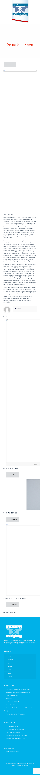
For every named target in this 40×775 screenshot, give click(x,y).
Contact (10, 676)
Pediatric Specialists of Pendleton (15, 714)
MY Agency (25, 765)
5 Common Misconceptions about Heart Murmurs (14, 598)
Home (9, 656)
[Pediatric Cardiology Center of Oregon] (20, 11)
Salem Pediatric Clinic (12, 695)
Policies (10, 670)
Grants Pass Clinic (11, 705)
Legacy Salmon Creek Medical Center (16, 735)
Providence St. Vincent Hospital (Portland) (18, 692)
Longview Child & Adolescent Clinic (16, 738)
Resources (10, 673)
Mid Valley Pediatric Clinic (13, 702)
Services (10, 666)
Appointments (12, 663)
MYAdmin (18, 308)
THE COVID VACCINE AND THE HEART (11, 469)
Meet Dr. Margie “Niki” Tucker (10, 513)
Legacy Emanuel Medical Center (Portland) (18, 689)
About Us (10, 659)
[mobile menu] (37, 3)
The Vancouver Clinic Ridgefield (15, 729)
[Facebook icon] (20, 768)
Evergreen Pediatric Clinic (13, 732)
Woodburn (9, 698)
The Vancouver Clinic (12, 726)
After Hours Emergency (12, 751)
